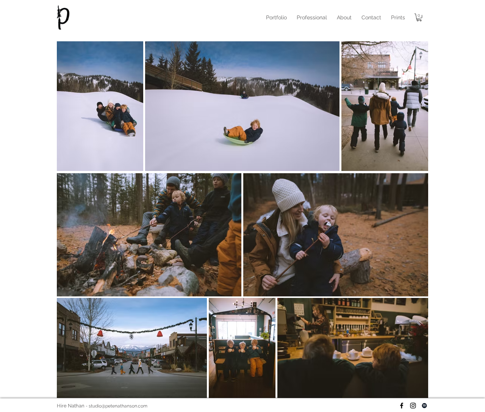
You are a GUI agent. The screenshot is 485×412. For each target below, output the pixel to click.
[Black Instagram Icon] (413, 405)
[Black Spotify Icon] (424, 405)
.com (142, 406)
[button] (312, 17)
